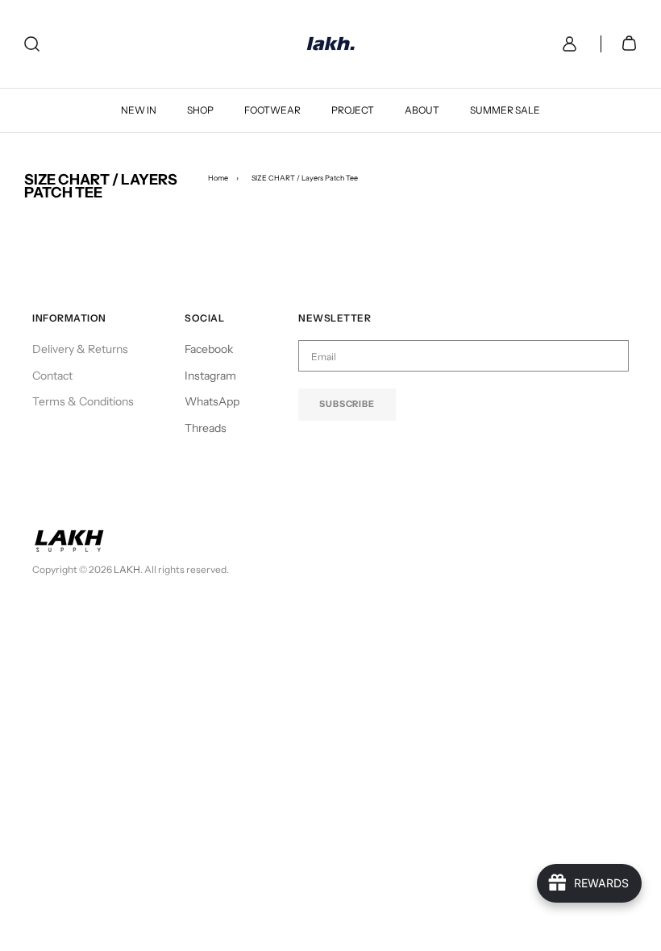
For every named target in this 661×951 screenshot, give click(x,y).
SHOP (200, 110)
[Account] (566, 44)
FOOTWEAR (272, 110)
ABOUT (422, 110)
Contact (52, 375)
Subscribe (347, 403)
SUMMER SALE (505, 110)
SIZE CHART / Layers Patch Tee (305, 177)
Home (218, 177)
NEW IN (138, 110)
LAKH (127, 569)
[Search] (31, 44)
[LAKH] (331, 44)
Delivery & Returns (80, 349)
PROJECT (352, 110)
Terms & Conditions (83, 401)
